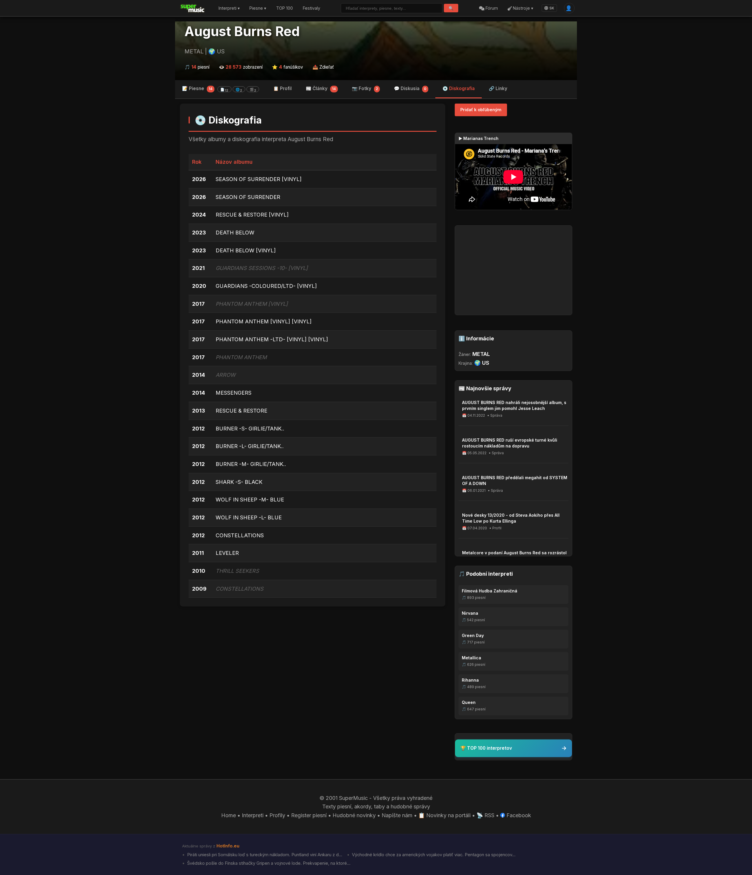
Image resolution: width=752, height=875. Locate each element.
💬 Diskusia (410, 88)
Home (228, 815)
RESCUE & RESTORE (241, 411)
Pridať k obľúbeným (480, 109)
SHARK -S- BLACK (239, 482)
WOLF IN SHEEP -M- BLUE (250, 499)
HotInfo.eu (227, 846)
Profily (277, 815)
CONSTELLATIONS (240, 535)
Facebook (518, 815)
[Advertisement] (312, 656)
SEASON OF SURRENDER (248, 197)
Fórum (491, 8)
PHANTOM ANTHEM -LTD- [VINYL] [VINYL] (272, 339)
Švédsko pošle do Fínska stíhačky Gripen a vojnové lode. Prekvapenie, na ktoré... (268, 863)
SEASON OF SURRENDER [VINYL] (259, 179)
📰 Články (321, 88)
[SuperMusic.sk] (192, 8)
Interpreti (252, 815)
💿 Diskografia (458, 88)
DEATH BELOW (235, 232)
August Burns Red (242, 31)
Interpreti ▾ (229, 8)
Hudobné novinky (354, 815)
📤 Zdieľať (323, 67)
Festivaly (311, 8)
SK (551, 8)
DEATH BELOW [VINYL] (246, 250)
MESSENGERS (233, 393)
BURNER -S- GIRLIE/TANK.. (250, 428)
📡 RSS (485, 815)
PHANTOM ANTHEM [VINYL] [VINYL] (264, 321)
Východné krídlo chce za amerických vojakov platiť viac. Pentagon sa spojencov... (433, 854)
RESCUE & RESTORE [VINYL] (252, 215)
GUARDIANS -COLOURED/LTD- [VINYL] (266, 286)
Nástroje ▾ (522, 8)
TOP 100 (284, 8)
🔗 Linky (498, 88)
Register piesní (309, 815)
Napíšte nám (397, 815)
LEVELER (227, 553)
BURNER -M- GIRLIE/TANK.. (251, 464)
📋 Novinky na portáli (444, 815)
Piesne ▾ (257, 8)
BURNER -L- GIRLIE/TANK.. (250, 446)
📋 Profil (282, 88)
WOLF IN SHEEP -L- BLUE (249, 517)
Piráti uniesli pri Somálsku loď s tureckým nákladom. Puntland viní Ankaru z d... (264, 854)
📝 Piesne (219, 89)
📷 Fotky (365, 88)
